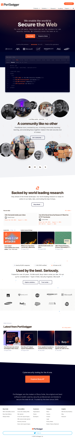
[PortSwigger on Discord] (30, 167)
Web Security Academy (67, 411)
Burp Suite (30, 36)
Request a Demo (43, 36)
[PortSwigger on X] (45, 167)
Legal (47, 419)
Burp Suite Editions (7, 414)
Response (13, 62)
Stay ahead (36, 204)
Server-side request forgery (23, 424)
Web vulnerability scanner (9, 411)
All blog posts (66, 327)
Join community (36, 137)
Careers (48, 414)
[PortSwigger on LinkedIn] (40, 167)
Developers (35, 416)
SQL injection (20, 414)
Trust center (45, 282)
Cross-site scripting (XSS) (23, 411)
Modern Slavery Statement (52, 424)
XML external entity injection (23, 419)
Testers (35, 414)
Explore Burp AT (37, 379)
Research (64, 416)
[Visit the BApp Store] (47, 119)
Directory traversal (21, 421)
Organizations (36, 411)
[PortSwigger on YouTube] (35, 167)
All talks (67, 210)
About (47, 411)
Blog (63, 414)
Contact (48, 416)
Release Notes (6, 416)
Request (8, 62)
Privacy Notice (49, 421)
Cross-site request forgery (23, 416)
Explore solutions (30, 282)
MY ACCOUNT (69, 3)
